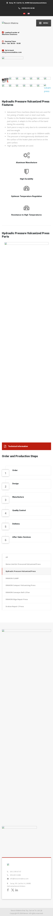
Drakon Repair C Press (15, 606)
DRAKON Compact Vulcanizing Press (21, 585)
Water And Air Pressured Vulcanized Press (23, 564)
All (7, 557)
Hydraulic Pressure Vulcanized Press (21, 571)
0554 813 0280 (15, 875)
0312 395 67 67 (15, 872)
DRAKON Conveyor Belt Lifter (18, 592)
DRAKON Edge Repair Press (17, 599)
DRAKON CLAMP (12, 578)
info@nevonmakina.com (19, 879)
